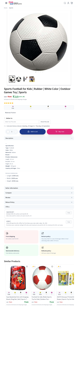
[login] (68, 3)
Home (5, 8)
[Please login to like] (27, 266)
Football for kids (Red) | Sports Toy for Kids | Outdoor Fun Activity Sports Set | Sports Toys (42, 298)
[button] (35, 71)
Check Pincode (45, 122)
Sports (11, 8)
